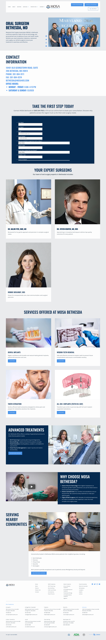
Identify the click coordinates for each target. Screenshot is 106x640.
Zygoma (65, 598)
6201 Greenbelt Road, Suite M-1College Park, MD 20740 (31, 610)
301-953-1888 (28, 624)
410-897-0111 (8, 612)
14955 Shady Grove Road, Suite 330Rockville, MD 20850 (71, 610)
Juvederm (81, 590)
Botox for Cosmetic (83, 586)
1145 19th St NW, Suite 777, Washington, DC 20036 (69, 622)
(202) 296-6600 (66, 624)
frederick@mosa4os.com (49, 614)
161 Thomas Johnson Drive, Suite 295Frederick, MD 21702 (52, 610)
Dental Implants (67, 584)
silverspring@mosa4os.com (50, 626)
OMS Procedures (51, 584)
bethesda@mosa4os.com (88, 614)
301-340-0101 (66, 612)
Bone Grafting (51, 588)
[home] (53, 6)
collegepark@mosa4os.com (31, 614)
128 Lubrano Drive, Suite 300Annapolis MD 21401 (12, 610)
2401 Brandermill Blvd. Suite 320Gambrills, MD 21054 (13, 622)
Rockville (65, 607)
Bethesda (84, 607)
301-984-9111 (84, 612)
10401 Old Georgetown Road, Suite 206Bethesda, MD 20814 (90, 610)
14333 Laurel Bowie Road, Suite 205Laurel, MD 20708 (33, 622)
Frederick (46, 607)
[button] (26, 7)
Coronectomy (51, 592)
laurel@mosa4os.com (30, 626)
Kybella (80, 592)
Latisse (80, 593)
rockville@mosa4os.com (68, 614)
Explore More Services (15, 453)
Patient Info (38, 590)
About (36, 586)
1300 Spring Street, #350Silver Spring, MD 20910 (49, 622)
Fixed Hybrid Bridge (68, 593)
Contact (37, 592)
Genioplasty (81, 588)
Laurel (26, 619)
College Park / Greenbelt (30, 607)
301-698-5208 (47, 612)
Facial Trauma (51, 593)
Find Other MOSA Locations (39, 573)
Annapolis (8, 607)
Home (36, 584)
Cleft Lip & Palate (52, 590)
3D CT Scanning (51, 586)
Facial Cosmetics (83, 584)
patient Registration (77, 4)
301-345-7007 (28, 612)
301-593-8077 (47, 624)
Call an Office (93, 8)
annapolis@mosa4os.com (12, 614)
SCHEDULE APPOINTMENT (91, 4)
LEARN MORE (12, 360)
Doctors (37, 588)
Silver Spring (47, 619)
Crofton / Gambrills (10, 619)
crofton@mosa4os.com (11, 626)
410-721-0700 (8, 624)
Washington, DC (66, 619)
